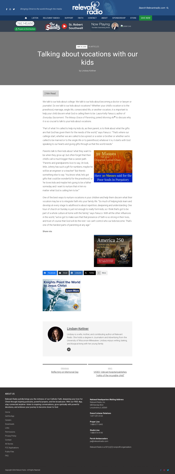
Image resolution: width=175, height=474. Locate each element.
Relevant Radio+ (51, 18)
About (104, 18)
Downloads (9, 424)
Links (7, 428)
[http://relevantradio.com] (69, 349)
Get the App (9, 416)
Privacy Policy (10, 436)
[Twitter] (14, 9)
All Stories (9, 444)
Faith (80, 18)
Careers (8, 420)
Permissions (10, 432)
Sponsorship (119, 18)
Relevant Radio (21, 470)
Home (7, 412)
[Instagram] (10, 9)
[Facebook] (6, 9)
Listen (35, 18)
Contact (92, 18)
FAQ (6, 456)
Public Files (9, 452)
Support (69, 18)
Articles (95, 46)
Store (133, 18)
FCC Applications (12, 448)
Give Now (145, 18)
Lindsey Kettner (89, 70)
